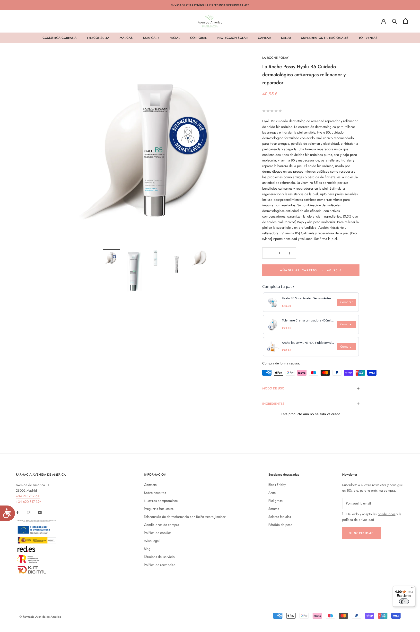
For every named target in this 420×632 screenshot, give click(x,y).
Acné (272, 492)
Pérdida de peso (280, 524)
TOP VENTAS (368, 37)
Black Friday (277, 484)
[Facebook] (17, 512)
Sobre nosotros (155, 492)
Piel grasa (275, 500)
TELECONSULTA (98, 37)
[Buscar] (394, 21)
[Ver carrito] (405, 21)
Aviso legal (151, 540)
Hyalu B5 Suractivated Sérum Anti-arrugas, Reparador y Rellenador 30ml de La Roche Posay (308, 298)
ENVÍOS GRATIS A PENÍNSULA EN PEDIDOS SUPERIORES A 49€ (210, 5)
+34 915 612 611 (28, 496)
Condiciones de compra (161, 524)
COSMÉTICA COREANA (60, 37)
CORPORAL (198, 37)
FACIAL (174, 37)
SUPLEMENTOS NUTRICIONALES (325, 37)
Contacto (150, 484)
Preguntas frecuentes (159, 508)
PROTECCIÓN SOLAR (232, 37)
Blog (147, 548)
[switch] (404, 601)
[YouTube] (40, 512)
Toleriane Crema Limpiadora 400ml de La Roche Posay (308, 320)
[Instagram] (28, 512)
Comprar (346, 302)
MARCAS (126, 37)
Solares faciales (279, 516)
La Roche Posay (275, 57)
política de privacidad (358, 519)
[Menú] (412, 589)
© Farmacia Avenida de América (40, 617)
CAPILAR (264, 37)
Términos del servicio (159, 556)
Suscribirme (361, 533)
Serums (273, 508)
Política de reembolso (159, 564)
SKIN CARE (151, 37)
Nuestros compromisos (161, 500)
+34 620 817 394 (29, 501)
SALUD (286, 37)
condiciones (386, 514)
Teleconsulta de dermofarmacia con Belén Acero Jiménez (185, 516)
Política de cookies (157, 532)
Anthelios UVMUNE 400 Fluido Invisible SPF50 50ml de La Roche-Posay (308, 343)
